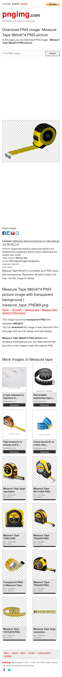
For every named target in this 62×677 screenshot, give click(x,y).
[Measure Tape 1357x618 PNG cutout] (14, 612)
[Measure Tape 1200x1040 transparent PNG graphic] (14, 518)
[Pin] (13, 233)
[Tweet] (17, 233)
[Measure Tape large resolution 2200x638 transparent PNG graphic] (44, 612)
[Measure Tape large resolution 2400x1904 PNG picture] (14, 471)
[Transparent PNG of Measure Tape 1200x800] (14, 565)
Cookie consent (44, 652)
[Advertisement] (31, 89)
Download (14, 405)
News (23, 652)
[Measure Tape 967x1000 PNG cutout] (44, 471)
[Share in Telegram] (8, 233)
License (15, 652)
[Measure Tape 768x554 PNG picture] (44, 565)
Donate (31, 652)
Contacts (7, 656)
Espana (24, 3)
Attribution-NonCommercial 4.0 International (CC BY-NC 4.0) (30, 242)
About (6, 652)
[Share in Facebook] (4, 233)
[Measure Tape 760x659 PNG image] (44, 518)
